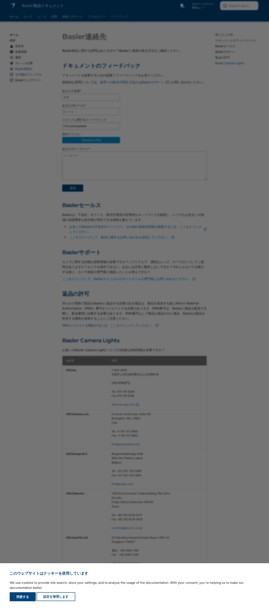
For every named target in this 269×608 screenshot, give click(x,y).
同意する (22, 597)
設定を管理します (56, 597)
